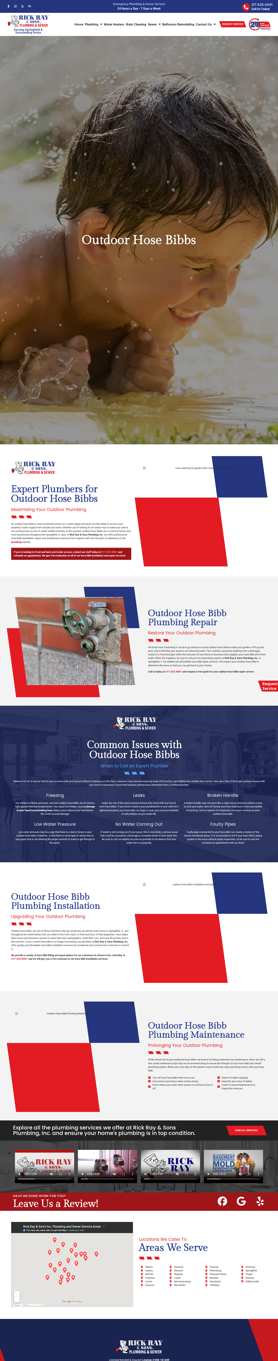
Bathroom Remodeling (178, 24)
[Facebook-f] (8, 6)
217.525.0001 (109, 552)
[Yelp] (22, 6)
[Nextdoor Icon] (29, 6)
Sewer (152, 24)
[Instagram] (15, 6)
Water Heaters (114, 24)
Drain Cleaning (136, 24)
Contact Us (204, 24)
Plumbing (91, 24)
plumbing (16, 542)
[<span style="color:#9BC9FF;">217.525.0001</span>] (246, 7)
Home (79, 24)
